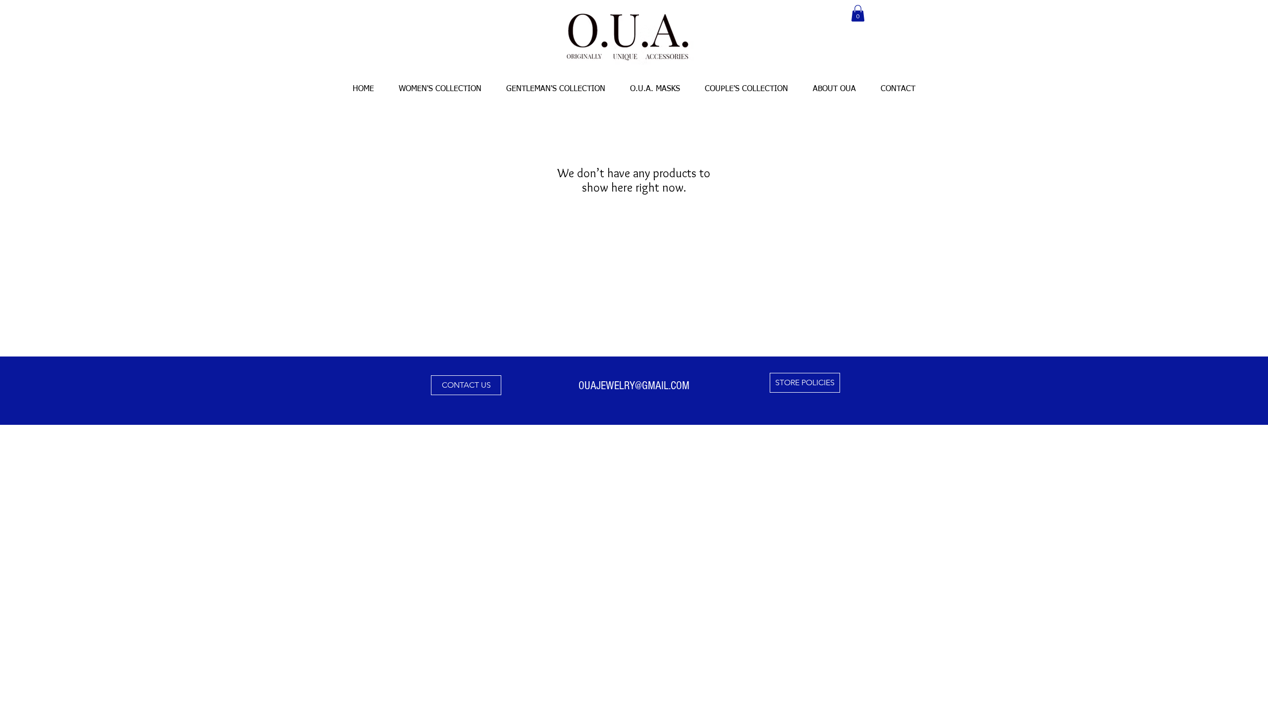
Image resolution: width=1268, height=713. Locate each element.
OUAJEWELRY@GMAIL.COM (634, 385)
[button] (858, 13)
